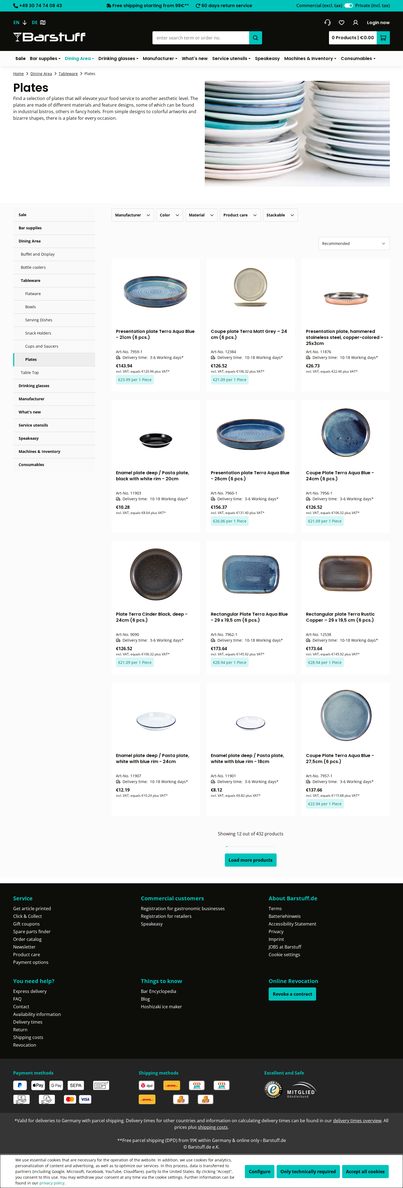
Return (20, 1030)
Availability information (37, 1014)
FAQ (17, 999)
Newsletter (24, 947)
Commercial (319, 5)
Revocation (24, 1045)
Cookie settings (284, 955)
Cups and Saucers (41, 346)
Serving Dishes (38, 319)
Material (197, 215)
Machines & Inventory (39, 451)
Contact (21, 1007)
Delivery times (27, 1022)
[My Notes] (342, 22)
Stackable (275, 215)
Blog (145, 999)
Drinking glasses (34, 385)
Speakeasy (29, 438)
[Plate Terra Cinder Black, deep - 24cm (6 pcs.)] (156, 574)
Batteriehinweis (285, 916)
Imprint (276, 939)
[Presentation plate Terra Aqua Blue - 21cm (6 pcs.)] (156, 291)
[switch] (348, 5)
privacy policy (51, 1183)
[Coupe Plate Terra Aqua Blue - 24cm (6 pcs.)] (346, 432)
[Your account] (356, 22)
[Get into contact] (327, 22)
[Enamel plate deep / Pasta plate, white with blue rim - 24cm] (156, 715)
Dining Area (30, 241)
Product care (235, 215)
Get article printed (32, 909)
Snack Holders (38, 333)
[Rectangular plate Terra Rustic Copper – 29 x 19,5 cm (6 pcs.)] (346, 574)
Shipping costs (28, 1037)
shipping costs (213, 1127)
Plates (31, 359)
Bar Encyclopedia (158, 991)
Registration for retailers (166, 916)
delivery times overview (357, 1121)
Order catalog (27, 939)
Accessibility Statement (292, 924)
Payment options (31, 962)
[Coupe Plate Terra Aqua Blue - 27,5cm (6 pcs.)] (346, 715)
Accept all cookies (365, 1172)
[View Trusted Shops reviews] (273, 1090)
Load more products (251, 860)
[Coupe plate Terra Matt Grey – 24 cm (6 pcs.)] (251, 291)
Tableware (30, 280)
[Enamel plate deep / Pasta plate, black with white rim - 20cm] (156, 432)
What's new (30, 412)
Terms (275, 909)
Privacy (276, 932)
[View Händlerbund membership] (302, 1090)
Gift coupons (26, 924)
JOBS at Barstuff (285, 947)
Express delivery (30, 991)
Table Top (30, 372)
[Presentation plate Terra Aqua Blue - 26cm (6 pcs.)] (251, 432)
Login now (378, 22)
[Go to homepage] (49, 37)
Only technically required (308, 1172)
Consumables (31, 464)
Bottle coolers (33, 267)
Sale (22, 214)
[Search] (255, 37)
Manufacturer (31, 398)
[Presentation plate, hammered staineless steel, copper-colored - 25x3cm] (346, 291)
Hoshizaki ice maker (161, 1007)
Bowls (30, 306)
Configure (259, 1172)
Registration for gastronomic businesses (183, 909)
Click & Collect (27, 916)
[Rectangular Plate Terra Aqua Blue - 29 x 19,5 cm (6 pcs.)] (251, 574)
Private (372, 5)
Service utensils (33, 425)
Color (165, 215)
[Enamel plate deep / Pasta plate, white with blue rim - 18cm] (251, 715)
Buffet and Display (38, 254)
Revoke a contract (292, 994)
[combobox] (200, 37)
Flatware (33, 293)
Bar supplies (30, 227)
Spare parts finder (32, 932)
